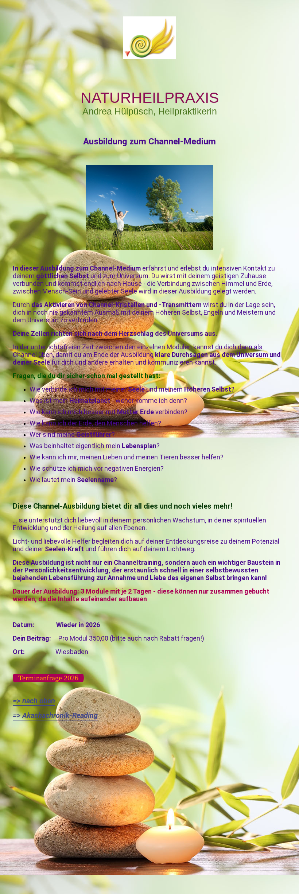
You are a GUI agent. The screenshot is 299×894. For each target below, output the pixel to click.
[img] (149, 37)
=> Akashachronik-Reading (55, 715)
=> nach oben (34, 700)
